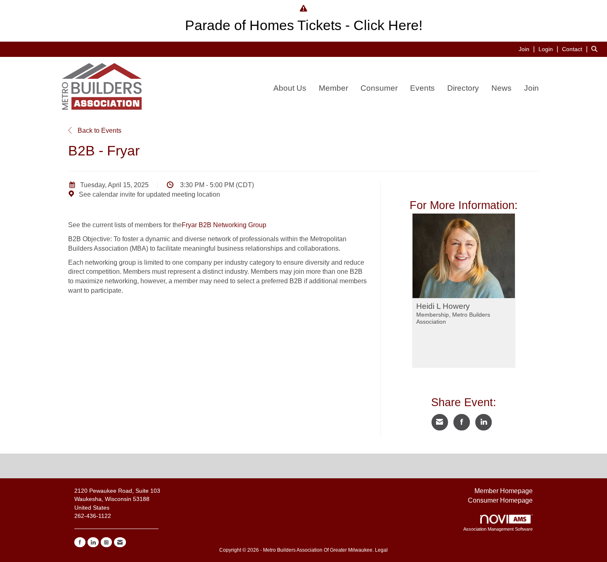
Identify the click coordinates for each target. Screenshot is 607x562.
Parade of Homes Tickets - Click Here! (303, 25)
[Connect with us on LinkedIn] (93, 542)
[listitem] (528, 48)
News (501, 88)
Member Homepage (503, 490)
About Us (289, 88)
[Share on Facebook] (461, 422)
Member (333, 88)
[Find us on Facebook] (79, 542)
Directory (463, 88)
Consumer (379, 88)
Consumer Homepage (500, 500)
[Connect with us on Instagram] (106, 542)
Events (422, 88)
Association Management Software (498, 529)
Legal (381, 550)
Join (531, 88)
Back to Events (98, 130)
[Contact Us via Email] (120, 542)
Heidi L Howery (443, 306)
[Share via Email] (440, 422)
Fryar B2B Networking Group (224, 224)
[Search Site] (596, 48)
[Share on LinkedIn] (483, 422)
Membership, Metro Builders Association (453, 318)
